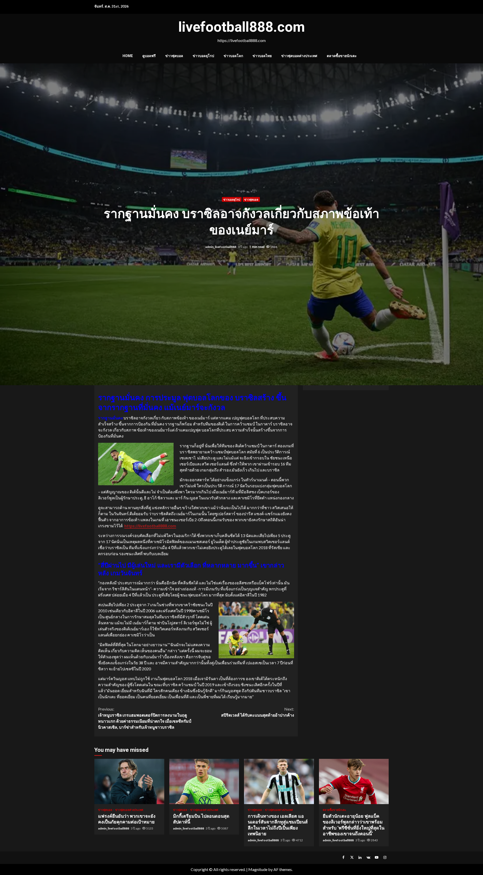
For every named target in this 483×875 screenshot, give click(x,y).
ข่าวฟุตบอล (174, 56)
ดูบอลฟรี (149, 56)
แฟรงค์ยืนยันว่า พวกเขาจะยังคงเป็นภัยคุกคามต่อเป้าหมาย (129, 781)
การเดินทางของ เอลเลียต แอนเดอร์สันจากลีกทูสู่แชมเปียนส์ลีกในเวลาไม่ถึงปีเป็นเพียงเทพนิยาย (279, 781)
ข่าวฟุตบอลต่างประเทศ (299, 56)
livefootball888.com (241, 27)
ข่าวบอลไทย (262, 56)
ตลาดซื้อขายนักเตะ (342, 56)
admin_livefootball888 (221, 247)
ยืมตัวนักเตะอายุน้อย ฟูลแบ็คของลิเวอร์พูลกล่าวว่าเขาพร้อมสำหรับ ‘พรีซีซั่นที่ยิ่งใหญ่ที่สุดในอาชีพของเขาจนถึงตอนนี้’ (354, 781)
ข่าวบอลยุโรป (203, 56)
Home (128, 56)
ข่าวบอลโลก (233, 56)
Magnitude (257, 869)
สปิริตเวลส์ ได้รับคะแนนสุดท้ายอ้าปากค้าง (257, 712)
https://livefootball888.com (150, 525)
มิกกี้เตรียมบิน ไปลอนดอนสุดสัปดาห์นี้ (204, 781)
